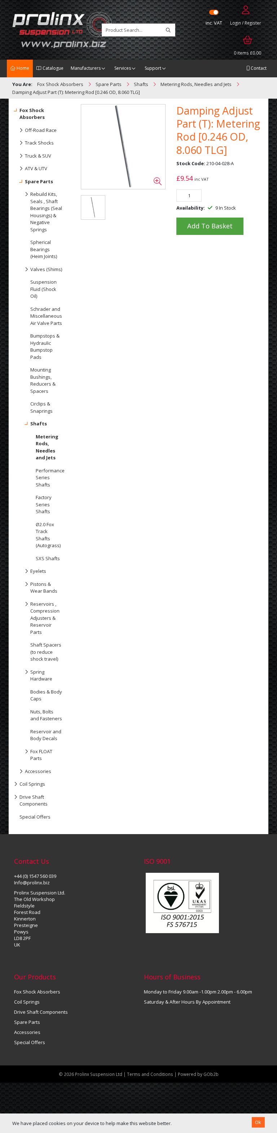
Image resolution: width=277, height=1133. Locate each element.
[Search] (168, 30)
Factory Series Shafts (44, 504)
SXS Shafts (48, 558)
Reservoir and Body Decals (45, 735)
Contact (258, 68)
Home (22, 68)
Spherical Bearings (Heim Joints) (43, 249)
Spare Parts (39, 181)
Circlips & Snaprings (41, 407)
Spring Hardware (41, 675)
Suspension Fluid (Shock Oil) (43, 289)
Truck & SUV (38, 156)
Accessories (38, 771)
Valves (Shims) (46, 269)
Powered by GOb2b (198, 1074)
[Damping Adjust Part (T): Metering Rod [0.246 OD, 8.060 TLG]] (123, 146)
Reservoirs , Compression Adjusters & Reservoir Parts (45, 618)
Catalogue (52, 68)
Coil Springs (32, 784)
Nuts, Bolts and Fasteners (46, 715)
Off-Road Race (41, 130)
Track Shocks (39, 143)
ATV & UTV (36, 168)
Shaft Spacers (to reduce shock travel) (45, 651)
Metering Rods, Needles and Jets (47, 447)
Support (153, 68)
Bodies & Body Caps (46, 695)
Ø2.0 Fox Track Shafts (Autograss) (48, 535)
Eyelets (38, 571)
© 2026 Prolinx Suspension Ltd (90, 1074)
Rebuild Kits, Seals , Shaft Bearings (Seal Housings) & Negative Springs (46, 212)
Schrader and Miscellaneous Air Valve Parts (46, 316)
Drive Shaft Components (33, 800)
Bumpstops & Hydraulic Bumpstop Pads (45, 346)
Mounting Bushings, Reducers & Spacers (43, 380)
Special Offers (34, 817)
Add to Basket (210, 226)
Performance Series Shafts (50, 477)
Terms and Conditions (150, 1074)
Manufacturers (86, 68)
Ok (258, 1122)
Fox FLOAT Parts (41, 755)
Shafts (38, 423)
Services (122, 68)
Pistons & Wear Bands (43, 588)
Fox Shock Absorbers (32, 114)
